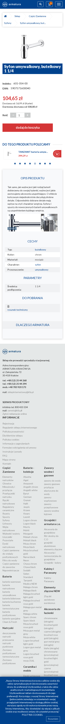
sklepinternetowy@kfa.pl (21, 392)
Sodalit (26, 570)
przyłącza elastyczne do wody (51, 490)
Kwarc (26, 513)
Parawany (49, 581)
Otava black (29, 567)
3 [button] (25, 162)
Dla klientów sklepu (12, 435)
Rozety (6, 513)
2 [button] (20, 162)
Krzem (26, 510)
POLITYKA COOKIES (32, 714)
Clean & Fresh (9, 621)
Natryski (7, 627)
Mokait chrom (30, 537)
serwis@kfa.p (15, 410)
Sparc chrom (29, 617)
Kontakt (6, 463)
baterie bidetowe (11, 598)
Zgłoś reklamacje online (14, 413)
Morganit (28, 533)
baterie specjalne (11, 618)
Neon (26, 560)
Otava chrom (30, 563)
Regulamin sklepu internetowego (19, 427)
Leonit (26, 516)
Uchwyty (7, 523)
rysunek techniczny (18, 309)
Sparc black (29, 620)
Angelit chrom (30, 486)
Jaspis (26, 506)
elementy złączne (53, 549)
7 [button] (45, 162)
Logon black (29, 523)
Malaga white (30, 613)
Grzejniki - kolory (52, 562)
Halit (25, 503)
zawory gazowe (52, 484)
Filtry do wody (9, 560)
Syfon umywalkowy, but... (33, 23)
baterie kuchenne (11, 601)
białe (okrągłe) (51, 648)
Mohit (26, 530)
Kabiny (47, 577)
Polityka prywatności (13, 431)
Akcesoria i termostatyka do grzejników (52, 556)
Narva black (29, 557)
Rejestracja (8, 423)
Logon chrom (30, 520)
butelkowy (40, 249)
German (27, 496)
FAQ (4, 455)
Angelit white (30, 490)
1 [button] (15, 162)
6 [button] (40, 162)
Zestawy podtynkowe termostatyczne (10, 653)
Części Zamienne (38, 16)
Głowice (6, 483)
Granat (27, 500)
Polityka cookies (10, 439)
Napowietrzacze (10, 570)
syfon (38, 264)
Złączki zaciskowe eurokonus (49, 599)
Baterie (7, 576)
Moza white (29, 637)
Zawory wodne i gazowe (49, 471)
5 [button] (35, 162)
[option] (32, 46)
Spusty (6, 516)
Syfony (8, 23)
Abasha (27, 476)
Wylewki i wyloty (11, 533)
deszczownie (9, 633)
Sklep (17, 16)
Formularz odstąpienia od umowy (19, 447)
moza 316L (28, 660)
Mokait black (29, 540)
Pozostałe (7, 540)
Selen (26, 573)
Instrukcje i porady (12, 451)
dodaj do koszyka (28, 127)
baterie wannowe (11, 581)
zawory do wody (52, 480)
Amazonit (28, 483)
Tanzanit (27, 580)
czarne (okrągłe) (52, 631)
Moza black (29, 547)
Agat (25, 480)
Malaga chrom (30, 587)
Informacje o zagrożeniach (16, 443)
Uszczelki (7, 537)
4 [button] (30, 162)
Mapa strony (9, 459)
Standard (28, 577)
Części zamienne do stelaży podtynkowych (10, 553)
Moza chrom (29, 543)
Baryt (26, 493)
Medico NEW (30, 583)
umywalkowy (41, 269)
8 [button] (50, 162)
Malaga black (29, 590)
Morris (26, 526)
